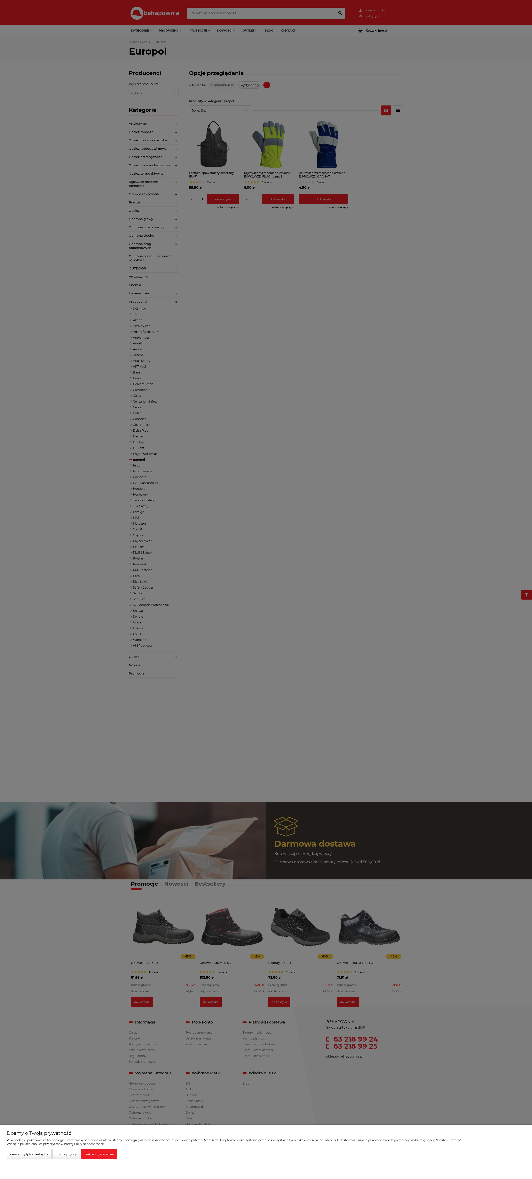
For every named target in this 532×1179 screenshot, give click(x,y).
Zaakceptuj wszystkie (99, 1154)
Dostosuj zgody (66, 1154)
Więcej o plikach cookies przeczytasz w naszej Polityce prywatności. (56, 1144)
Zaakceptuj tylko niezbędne (29, 1154)
